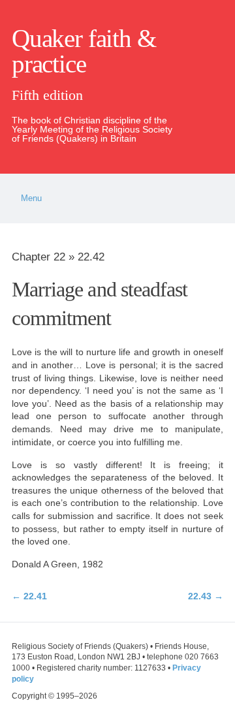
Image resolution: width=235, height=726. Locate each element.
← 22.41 (29, 596)
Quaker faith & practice (83, 51)
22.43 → (205, 596)
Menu (31, 198)
